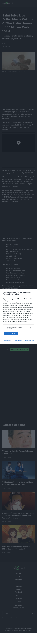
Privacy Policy (29, 340)
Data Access (18, 340)
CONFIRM (11, 333)
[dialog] (18, 316)
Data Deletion (7, 340)
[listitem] (18, 327)
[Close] (33, 293)
